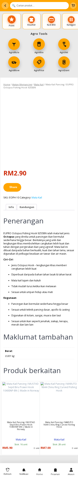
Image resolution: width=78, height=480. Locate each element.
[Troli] (73, 5)
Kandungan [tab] (27, 207)
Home (6, 84)
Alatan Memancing (22, 84)
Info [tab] (11, 207)
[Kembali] (5, 5)
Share (13, 187)
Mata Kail (39, 84)
